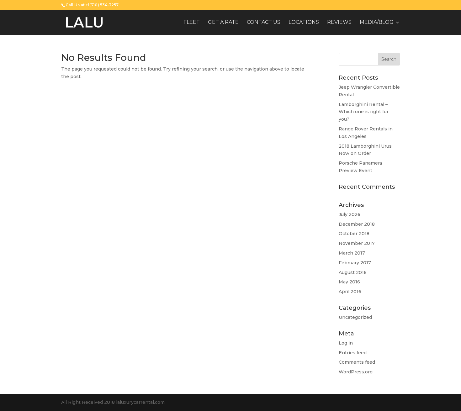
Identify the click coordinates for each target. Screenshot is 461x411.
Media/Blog (377, 22)
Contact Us (263, 22)
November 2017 (357, 243)
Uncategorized (355, 317)
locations (304, 22)
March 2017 (352, 253)
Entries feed (353, 353)
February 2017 (355, 263)
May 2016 (349, 282)
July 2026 (349, 214)
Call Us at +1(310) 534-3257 (92, 5)
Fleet (191, 22)
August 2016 (353, 272)
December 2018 (357, 224)
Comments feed (357, 362)
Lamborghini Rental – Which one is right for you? (364, 112)
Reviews (339, 22)
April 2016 (350, 291)
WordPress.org (356, 372)
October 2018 (354, 233)
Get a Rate (223, 22)
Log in (346, 343)
